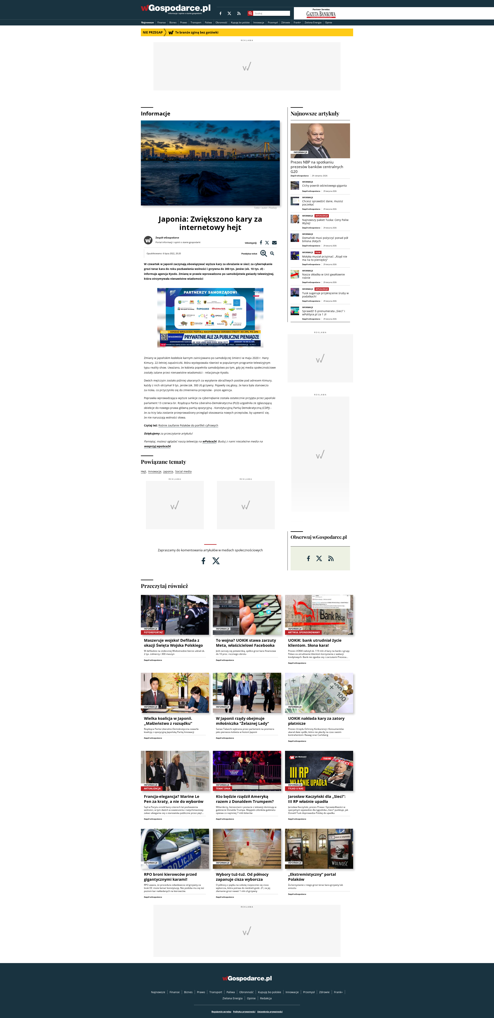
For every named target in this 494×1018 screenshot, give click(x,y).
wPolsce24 (209, 441)
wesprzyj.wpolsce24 (157, 446)
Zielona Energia (313, 22)
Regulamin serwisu (221, 1011)
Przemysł (273, 22)
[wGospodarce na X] (229, 13)
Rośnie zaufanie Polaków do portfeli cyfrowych (188, 425)
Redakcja (266, 998)
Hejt (143, 471)
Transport (196, 22)
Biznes (173, 22)
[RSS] (239, 13)
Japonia (168, 471)
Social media (183, 471)
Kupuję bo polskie (240, 22)
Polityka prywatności (244, 1011)
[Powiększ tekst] (263, 253)
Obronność (221, 22)
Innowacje (258, 22)
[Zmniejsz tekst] (272, 253)
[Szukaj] (250, 13)
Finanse (161, 22)
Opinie (328, 22)
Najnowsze (147, 22)
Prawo (183, 22)
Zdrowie (285, 22)
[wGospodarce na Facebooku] (220, 13)
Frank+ (297, 22)
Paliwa (208, 22)
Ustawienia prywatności (270, 1011)
